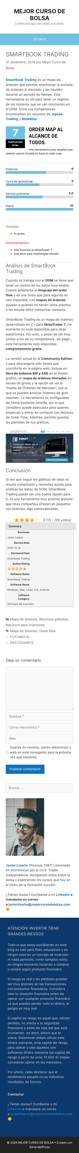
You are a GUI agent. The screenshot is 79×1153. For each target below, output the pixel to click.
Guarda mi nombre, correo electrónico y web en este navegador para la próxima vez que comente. (40, 752)
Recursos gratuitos (53, 619)
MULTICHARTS (21, 643)
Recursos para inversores (25, 625)
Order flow (47, 631)
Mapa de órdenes (23, 619)
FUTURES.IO (20, 637)
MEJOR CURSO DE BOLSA (39, 14)
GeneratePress (39, 1147)
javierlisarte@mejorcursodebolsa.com (39, 904)
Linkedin (63, 895)
